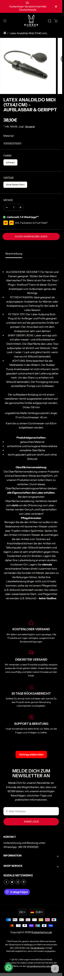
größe (8, 177)
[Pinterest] (24, 882)
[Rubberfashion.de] (31, 21)
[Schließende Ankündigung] (56, 6)
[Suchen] (50, 21)
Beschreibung (13, 253)
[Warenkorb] (56, 21)
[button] (5, 21)
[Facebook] (6, 882)
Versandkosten (37, 948)
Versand (30, 126)
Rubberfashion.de (41, 932)
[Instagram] (18, 882)
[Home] (4, 33)
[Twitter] (12, 882)
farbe (7, 155)
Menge (8, 200)
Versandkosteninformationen (40, 966)
